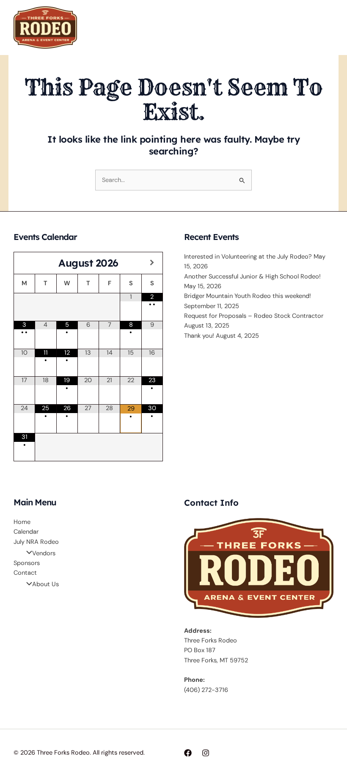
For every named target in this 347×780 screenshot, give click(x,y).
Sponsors (27, 563)
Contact (25, 573)
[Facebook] (188, 753)
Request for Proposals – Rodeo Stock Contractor (253, 316)
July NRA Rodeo (36, 542)
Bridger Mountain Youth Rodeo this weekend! (247, 296)
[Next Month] (152, 263)
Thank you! (199, 336)
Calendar (26, 532)
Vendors (43, 553)
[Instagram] (205, 753)
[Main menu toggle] (324, 27)
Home (22, 522)
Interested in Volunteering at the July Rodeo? (248, 257)
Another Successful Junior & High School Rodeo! (252, 277)
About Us (45, 584)
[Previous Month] (24, 263)
